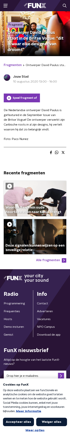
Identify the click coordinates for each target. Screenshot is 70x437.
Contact (42, 303)
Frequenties (12, 311)
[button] (5, 5)
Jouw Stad (21, 76)
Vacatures (44, 319)
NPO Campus (46, 326)
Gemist (8, 334)
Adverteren (45, 311)
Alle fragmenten (48, 260)
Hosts (8, 319)
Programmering (14, 303)
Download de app (48, 334)
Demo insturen (14, 326)
